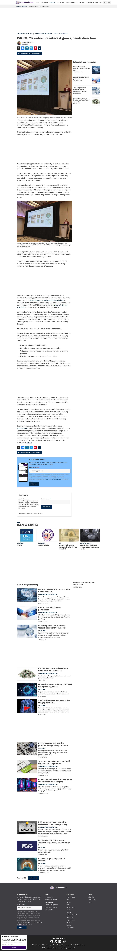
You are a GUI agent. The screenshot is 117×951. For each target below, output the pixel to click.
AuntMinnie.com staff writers (49, 594)
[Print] (18, 48)
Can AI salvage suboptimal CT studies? (51, 859)
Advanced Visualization (43, 34)
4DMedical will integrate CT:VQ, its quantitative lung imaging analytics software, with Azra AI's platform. (54, 617)
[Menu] (109, 2)
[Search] (105, 2)
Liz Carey (42, 630)
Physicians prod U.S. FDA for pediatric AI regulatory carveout (53, 744)
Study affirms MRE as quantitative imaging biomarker (54, 701)
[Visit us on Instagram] (64, 941)
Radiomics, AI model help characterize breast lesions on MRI (89, 547)
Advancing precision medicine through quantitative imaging (80, 89)
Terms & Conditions (59, 945)
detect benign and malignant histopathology (46, 300)
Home (83, 945)
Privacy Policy (36, 945)
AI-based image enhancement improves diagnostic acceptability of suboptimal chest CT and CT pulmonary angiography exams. (54, 868)
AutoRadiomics (22, 428)
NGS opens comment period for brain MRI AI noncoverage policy (52, 823)
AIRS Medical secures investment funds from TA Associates (81, 100)
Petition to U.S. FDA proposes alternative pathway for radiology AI (54, 842)
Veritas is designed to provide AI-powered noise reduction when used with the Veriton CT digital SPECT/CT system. (54, 771)
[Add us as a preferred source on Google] (39, 48)
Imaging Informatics (25, 34)
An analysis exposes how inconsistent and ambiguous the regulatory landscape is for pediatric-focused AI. (52, 753)
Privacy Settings (46, 945)
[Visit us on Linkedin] (59, 941)
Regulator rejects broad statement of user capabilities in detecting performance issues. (53, 693)
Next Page (33, 878)
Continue (46, 507)
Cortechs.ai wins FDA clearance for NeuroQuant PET (81, 68)
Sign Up (34, 484)
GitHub (29, 443)
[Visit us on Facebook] (51, 941)
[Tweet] (31, 48)
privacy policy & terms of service (53, 479)
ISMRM (19, 545)
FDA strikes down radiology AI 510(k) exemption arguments (55, 685)
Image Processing (60, 34)
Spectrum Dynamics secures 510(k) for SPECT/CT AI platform (54, 762)
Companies (20, 543)
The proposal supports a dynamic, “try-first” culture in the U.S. (53, 851)
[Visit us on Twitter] (55, 941)
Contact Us (70, 945)
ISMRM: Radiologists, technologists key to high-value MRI (68, 547)
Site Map (77, 945)
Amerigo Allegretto (28, 42)
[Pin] (35, 48)
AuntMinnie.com (43, 545)
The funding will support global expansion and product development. (54, 677)
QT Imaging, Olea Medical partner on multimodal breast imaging (55, 780)
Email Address (34, 467)
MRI (60, 543)
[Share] (22, 48)
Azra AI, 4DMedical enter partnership (81, 78)
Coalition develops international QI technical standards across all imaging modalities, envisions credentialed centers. (53, 635)
